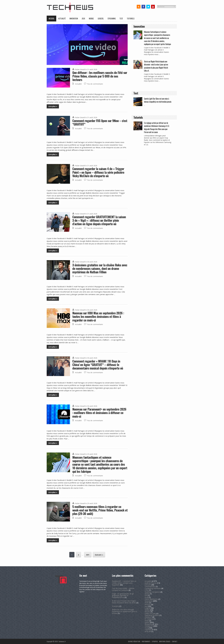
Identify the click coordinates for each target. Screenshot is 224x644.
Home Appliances (151, 599)
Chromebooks (150, 586)
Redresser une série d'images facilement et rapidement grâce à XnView (124, 611)
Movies (147, 612)
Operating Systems (152, 615)
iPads (147, 603)
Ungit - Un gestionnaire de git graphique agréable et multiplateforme (123, 596)
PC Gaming (149, 619)
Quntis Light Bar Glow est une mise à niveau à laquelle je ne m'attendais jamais (157, 100)
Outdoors (148, 617)
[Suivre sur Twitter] (148, 7)
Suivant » (99, 555)
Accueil (51, 18)
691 (87, 555)
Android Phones (151, 583)
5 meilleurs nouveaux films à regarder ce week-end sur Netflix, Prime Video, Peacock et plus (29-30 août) (100, 510)
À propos (115, 606)
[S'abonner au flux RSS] (138, 7)
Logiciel (101, 18)
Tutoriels (130, 18)
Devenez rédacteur (134, 641)
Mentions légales (164, 641)
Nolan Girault (80, 69)
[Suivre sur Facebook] (143, 7)
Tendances (149, 626)
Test (121, 18)
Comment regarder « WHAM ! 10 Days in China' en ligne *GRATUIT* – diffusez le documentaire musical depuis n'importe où (97, 365)
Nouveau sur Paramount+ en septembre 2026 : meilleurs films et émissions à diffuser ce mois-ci (99, 413)
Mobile (91, 18)
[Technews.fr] (70, 12)
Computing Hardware (153, 588)
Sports (147, 622)
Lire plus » (52, 106)
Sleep (147, 621)
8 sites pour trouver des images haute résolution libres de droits (124, 602)
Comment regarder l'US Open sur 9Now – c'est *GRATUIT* (99, 122)
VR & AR (148, 631)
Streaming (112, 18)
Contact (174, 641)
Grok (146, 597)
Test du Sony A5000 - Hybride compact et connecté (123, 589)
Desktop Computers (152, 592)
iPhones (148, 604)
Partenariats (146, 641)
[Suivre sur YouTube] (153, 7)
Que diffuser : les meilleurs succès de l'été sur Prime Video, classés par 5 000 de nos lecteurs (99, 76)
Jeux (83, 18)
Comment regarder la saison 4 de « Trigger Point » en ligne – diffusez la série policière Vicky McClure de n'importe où (98, 172)
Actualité (62, 18)
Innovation (74, 18)
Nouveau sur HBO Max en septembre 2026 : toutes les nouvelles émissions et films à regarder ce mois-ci (98, 316)
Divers (147, 594)
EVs (146, 595)
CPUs (147, 590)
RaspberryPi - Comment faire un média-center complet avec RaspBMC (124, 583)
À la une (148, 585)
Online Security (150, 613)
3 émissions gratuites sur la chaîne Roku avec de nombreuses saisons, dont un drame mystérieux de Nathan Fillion (99, 268)
